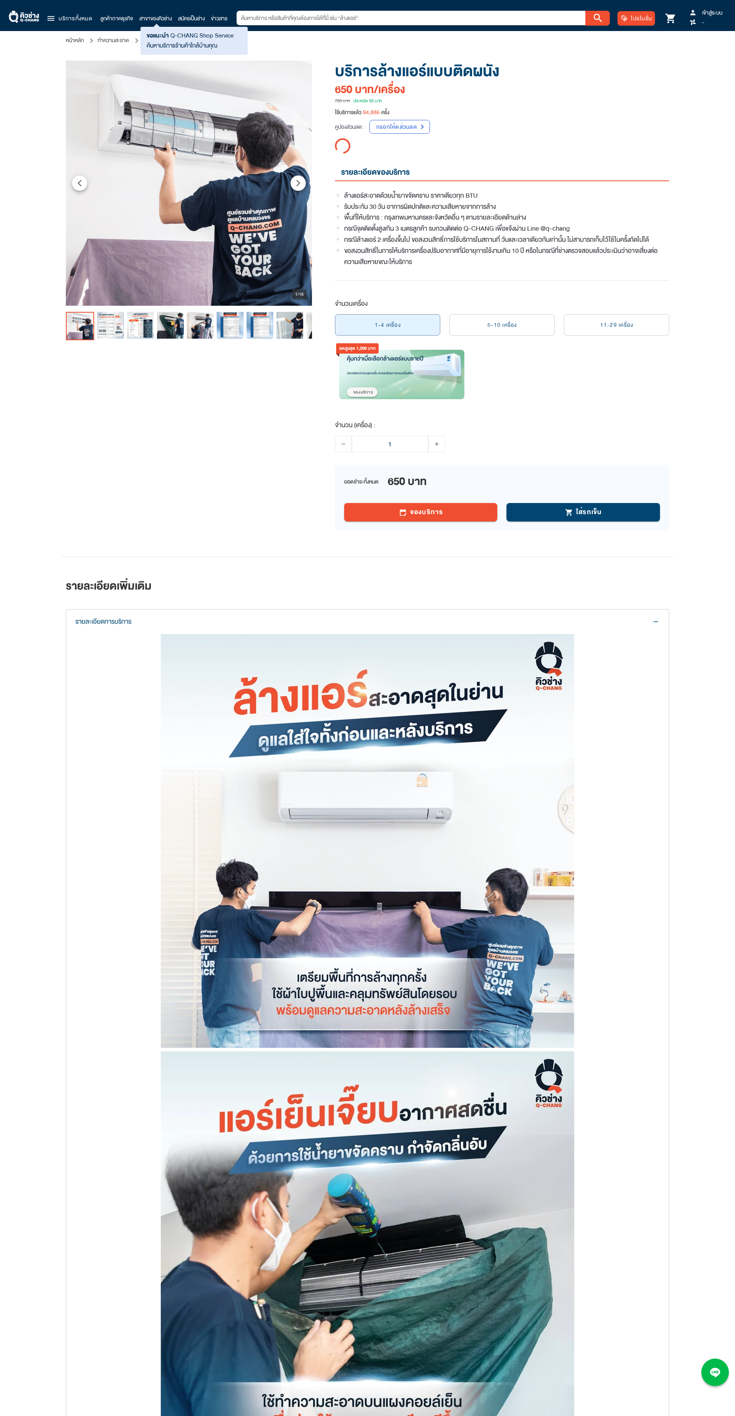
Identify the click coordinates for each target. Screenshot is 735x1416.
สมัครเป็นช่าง (191, 18)
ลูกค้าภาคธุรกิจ (116, 18)
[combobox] (411, 18)
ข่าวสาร (219, 18)
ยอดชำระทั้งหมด (361, 466)
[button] (69, 18)
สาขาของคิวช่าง (155, 18)
